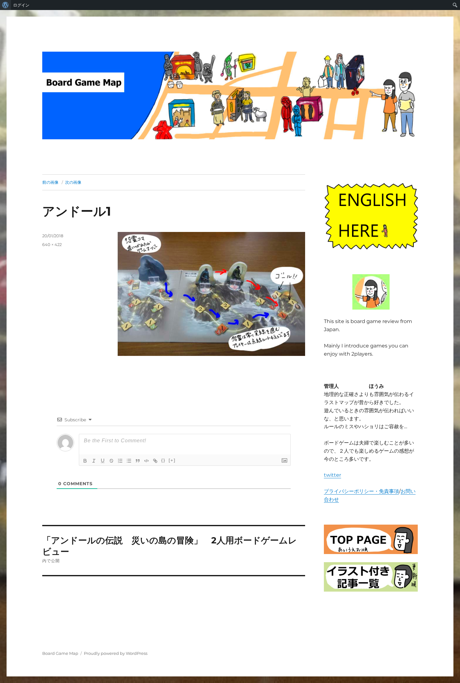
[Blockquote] (137, 461)
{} (163, 460)
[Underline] (102, 461)
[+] (172, 460)
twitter (332, 475)
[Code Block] (146, 461)
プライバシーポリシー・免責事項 (361, 491)
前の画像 (50, 182)
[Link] (155, 461)
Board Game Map (60, 653)
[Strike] (111, 461)
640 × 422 (52, 244)
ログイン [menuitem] (21, 5)
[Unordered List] (129, 461)
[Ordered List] (120, 461)
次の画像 (73, 182)
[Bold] (85, 461)
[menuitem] (5, 5)
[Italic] (93, 461)
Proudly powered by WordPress (115, 653)
